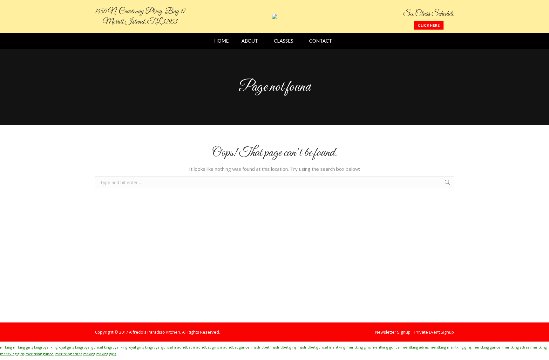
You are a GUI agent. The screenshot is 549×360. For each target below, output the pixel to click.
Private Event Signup (434, 332)
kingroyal (42, 347)
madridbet (183, 347)
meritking (337, 347)
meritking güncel (386, 347)
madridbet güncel (235, 347)
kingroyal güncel (89, 347)
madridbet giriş (206, 347)
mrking (6, 347)
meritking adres (415, 347)
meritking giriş (358, 347)
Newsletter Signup (392, 332)
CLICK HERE (429, 25)
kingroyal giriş (62, 347)
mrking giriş (23, 347)
